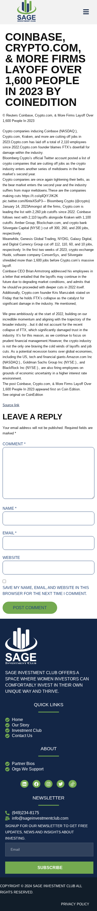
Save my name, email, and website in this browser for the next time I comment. (46, 590)
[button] (86, 12)
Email (10, 533)
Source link (11, 405)
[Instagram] (48, 784)
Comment (14, 444)
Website (11, 557)
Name (10, 508)
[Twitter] (61, 784)
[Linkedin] (24, 784)
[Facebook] (37, 784)
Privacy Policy (75, 904)
